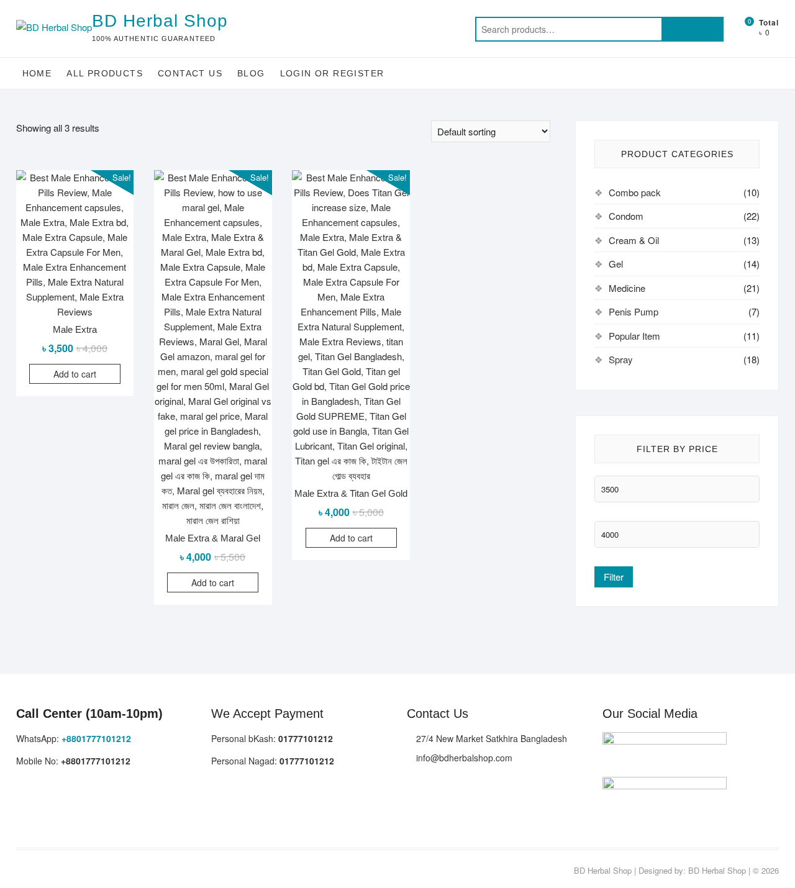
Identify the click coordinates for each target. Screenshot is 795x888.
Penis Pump (633, 311)
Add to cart (74, 374)
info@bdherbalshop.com (463, 757)
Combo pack (635, 192)
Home (37, 73)
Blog (251, 73)
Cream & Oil (634, 240)
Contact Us (190, 73)
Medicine (627, 287)
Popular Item (634, 335)
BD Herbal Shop (160, 20)
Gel (616, 263)
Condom (626, 215)
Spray (621, 359)
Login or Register (332, 73)
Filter (614, 576)
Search (692, 29)
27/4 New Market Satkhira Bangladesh (490, 738)
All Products (104, 73)
